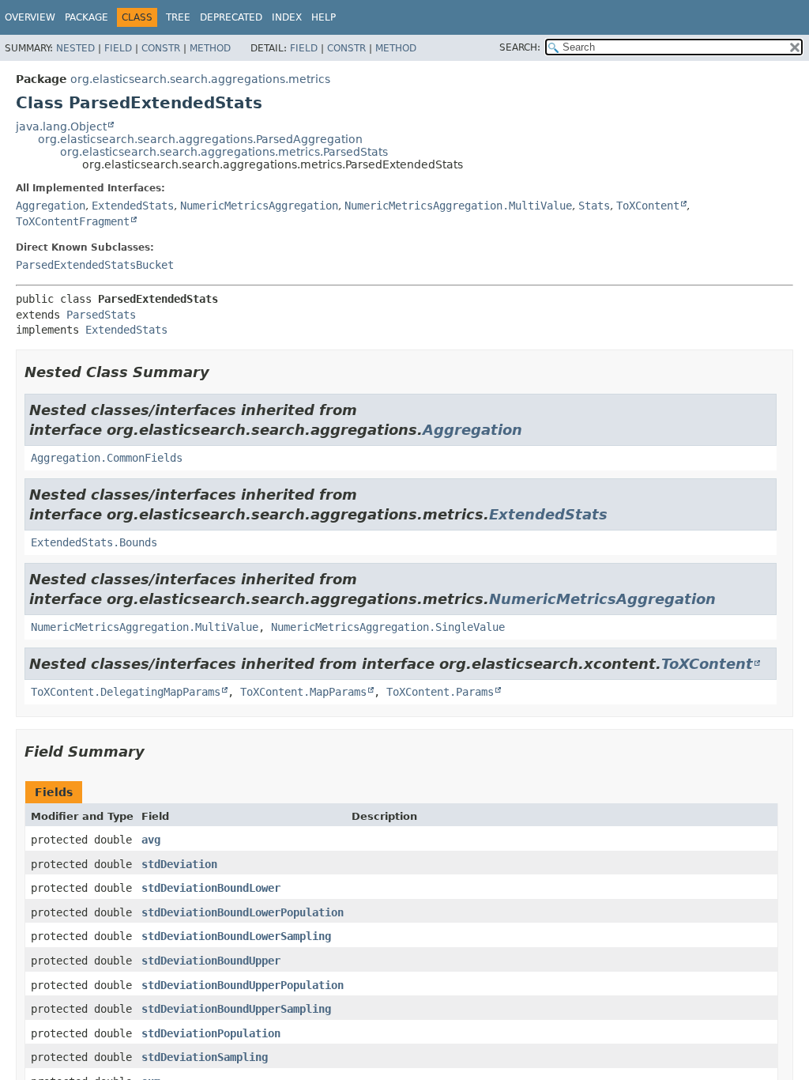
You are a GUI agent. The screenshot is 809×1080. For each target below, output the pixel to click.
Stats (594, 205)
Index (287, 17)
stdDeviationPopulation (210, 1033)
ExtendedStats (133, 205)
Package (86, 17)
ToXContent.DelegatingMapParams (125, 691)
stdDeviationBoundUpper (210, 960)
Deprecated (231, 17)
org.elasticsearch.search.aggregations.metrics (200, 79)
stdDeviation (179, 864)
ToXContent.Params (440, 691)
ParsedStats (101, 314)
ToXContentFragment (73, 221)
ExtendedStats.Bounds (94, 542)
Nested (75, 48)
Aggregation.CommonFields (106, 457)
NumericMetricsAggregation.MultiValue (458, 205)
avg (150, 839)
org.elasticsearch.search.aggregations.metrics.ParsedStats (224, 151)
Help (323, 17)
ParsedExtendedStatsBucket (95, 265)
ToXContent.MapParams (303, 691)
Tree (178, 17)
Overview (30, 17)
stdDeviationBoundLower (210, 888)
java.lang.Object (61, 126)
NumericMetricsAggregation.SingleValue (388, 627)
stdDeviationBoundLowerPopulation (242, 912)
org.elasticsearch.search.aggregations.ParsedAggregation (200, 139)
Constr (160, 48)
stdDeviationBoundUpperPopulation (242, 985)
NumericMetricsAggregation (259, 205)
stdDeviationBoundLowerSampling (236, 936)
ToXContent (647, 205)
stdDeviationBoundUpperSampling (236, 1009)
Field (118, 48)
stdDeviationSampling (204, 1057)
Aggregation (50, 205)
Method (210, 48)
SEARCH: (519, 47)
